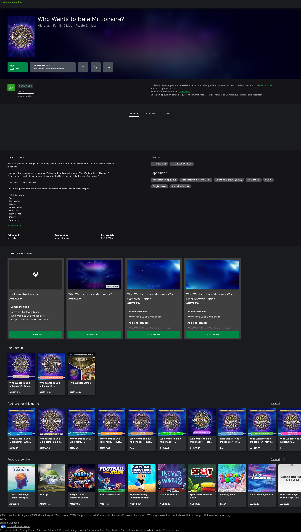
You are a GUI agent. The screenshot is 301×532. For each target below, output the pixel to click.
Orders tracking (221, 515)
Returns (208, 515)
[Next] (290, 404)
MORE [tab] (167, 113)
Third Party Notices (110, 530)
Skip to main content (11, 1)
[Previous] (284, 404)
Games (4, 518)
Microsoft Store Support (190, 515)
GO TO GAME (35, 334)
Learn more (266, 85)
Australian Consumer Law (165, 530)
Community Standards (109, 515)
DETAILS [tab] (134, 113)
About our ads (143, 530)
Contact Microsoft (37, 530)
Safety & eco (128, 530)
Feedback (91, 515)
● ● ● (108, 67)
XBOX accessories (60, 515)
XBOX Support (78, 515)
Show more (13, 225)
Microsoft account (167, 515)
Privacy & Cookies (58, 530)
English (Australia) (10, 522)
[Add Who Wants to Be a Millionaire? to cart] (96, 67)
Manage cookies (77, 530)
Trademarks (93, 530)
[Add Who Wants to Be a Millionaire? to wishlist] (83, 67)
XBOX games (24, 515)
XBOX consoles (8, 515)
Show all (275, 403)
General (24, 86)
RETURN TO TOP (95, 334)
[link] (21, 374)
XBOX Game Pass (40, 515)
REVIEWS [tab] (150, 113)
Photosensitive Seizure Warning (139, 515)
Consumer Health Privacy (13, 530)
